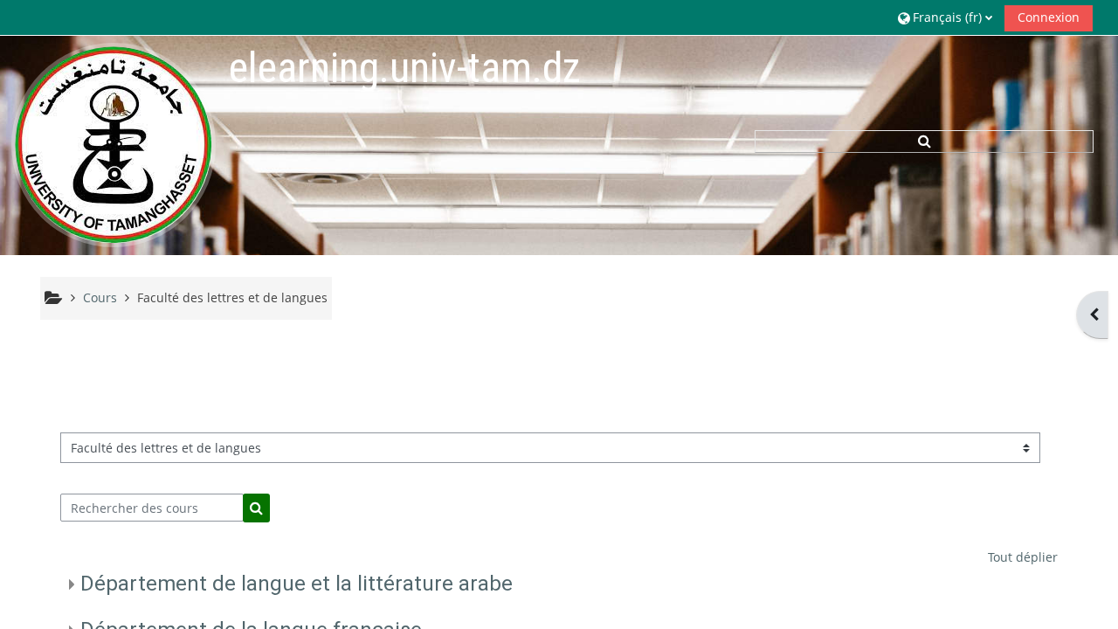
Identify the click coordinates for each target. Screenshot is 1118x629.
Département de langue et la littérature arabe (296, 583)
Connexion (1049, 17)
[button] (945, 17)
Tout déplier (1023, 557)
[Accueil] (113, 144)
